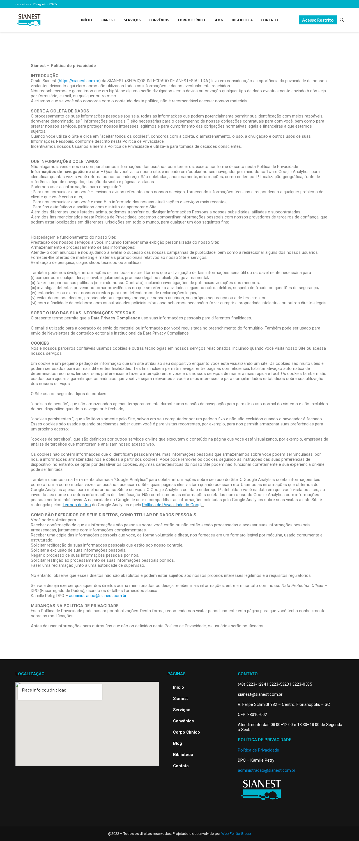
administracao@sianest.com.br (97, 595)
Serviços (132, 19)
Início (86, 19)
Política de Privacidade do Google (173, 504)
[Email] (342, 3)
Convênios (159, 19)
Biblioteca (242, 19)
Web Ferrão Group (236, 833)
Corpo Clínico (191, 19)
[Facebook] (322, 3)
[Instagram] (329, 3)
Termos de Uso (77, 504)
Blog (218, 19)
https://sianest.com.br (79, 80)
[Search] (342, 20)
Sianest (107, 19)
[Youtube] (335, 3)
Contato (269, 19)
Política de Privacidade (258, 750)
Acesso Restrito (317, 19)
